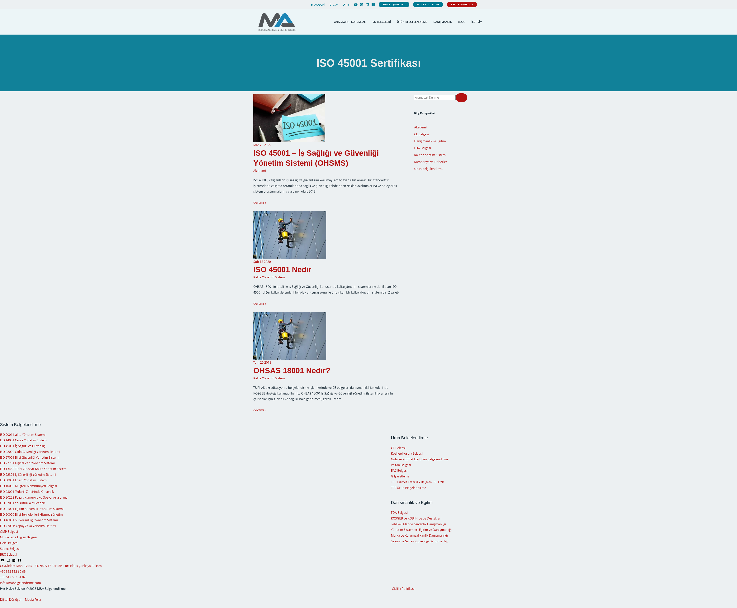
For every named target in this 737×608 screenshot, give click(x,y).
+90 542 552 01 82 (13, 577)
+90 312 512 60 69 (13, 571)
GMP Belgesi (9, 531)
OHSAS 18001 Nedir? (291, 370)
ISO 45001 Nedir (282, 269)
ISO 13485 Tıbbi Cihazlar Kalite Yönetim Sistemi (33, 469)
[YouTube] (356, 4)
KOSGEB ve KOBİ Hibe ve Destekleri (416, 518)
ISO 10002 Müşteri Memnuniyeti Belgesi (28, 486)
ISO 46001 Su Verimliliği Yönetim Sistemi (29, 520)
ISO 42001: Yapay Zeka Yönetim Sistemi (28, 526)
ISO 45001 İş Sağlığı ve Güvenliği (22, 446)
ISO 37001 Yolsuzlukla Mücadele (23, 503)
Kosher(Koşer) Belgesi (407, 453)
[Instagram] (361, 4)
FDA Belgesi (422, 148)
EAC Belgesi (399, 470)
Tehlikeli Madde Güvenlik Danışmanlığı (418, 524)
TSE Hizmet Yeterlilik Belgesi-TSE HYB (417, 482)
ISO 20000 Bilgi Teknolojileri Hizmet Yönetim (31, 514)
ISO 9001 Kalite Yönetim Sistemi (22, 435)
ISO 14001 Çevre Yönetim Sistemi (23, 440)
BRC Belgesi (8, 554)
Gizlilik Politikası (403, 588)
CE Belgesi (421, 134)
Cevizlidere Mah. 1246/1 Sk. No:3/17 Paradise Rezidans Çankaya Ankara (51, 566)
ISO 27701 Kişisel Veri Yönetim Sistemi (27, 463)
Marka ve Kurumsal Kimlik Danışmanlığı (419, 535)
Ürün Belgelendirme (428, 169)
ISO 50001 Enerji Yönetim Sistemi (23, 480)
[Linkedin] (367, 4)
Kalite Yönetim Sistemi (269, 277)
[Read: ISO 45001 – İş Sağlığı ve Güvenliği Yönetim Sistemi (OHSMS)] (289, 118)
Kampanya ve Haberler (430, 162)
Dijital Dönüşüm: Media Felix (20, 599)
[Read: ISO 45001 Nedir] (289, 234)
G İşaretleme (400, 476)
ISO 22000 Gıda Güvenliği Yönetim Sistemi (30, 452)
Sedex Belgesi (10, 549)
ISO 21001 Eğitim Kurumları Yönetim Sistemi (32, 509)
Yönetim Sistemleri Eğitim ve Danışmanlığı (421, 530)
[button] (394, 4)
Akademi (259, 171)
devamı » (259, 202)
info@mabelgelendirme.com (20, 583)
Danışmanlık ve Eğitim (430, 141)
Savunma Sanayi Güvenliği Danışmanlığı (419, 541)
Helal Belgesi (9, 543)
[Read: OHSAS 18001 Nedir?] (289, 335)
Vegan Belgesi (401, 465)
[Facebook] (373, 4)
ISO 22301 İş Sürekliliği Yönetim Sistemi (28, 474)
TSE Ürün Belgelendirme (408, 488)
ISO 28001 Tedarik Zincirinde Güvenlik (27, 492)
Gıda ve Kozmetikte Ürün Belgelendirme (420, 459)
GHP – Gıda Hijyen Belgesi (18, 537)
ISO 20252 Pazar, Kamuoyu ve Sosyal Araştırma (34, 497)
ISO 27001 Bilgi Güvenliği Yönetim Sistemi (29, 457)
